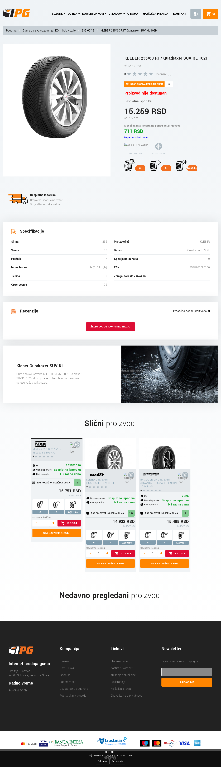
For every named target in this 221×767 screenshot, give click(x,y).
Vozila (72, 13)
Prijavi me (187, 682)
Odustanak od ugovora (74, 689)
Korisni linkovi (93, 13)
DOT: (38, 465)
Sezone (57, 13)
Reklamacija (118, 682)
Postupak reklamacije (73, 696)
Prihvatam (103, 761)
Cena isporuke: (44, 469)
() (212, 13)
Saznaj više (117, 761)
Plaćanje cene (119, 661)
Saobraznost (68, 682)
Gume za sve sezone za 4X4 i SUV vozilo (49, 31)
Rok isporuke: (43, 474)
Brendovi (115, 13)
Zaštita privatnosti (121, 668)
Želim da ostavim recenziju (110, 326)
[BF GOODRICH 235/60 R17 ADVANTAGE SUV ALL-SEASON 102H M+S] (164, 453)
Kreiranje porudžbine (123, 675)
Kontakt (179, 13)
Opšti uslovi (67, 668)
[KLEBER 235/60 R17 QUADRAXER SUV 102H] (110, 453)
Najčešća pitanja (155, 13)
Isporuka (65, 675)
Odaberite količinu (41, 517)
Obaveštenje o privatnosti (126, 696)
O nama (132, 13)
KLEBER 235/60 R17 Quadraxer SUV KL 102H (128, 31)
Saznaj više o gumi (56, 533)
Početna (11, 31)
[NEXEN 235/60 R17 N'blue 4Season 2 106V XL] (57, 438)
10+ (131, 513)
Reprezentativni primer (136, 137)
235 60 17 (88, 31)
